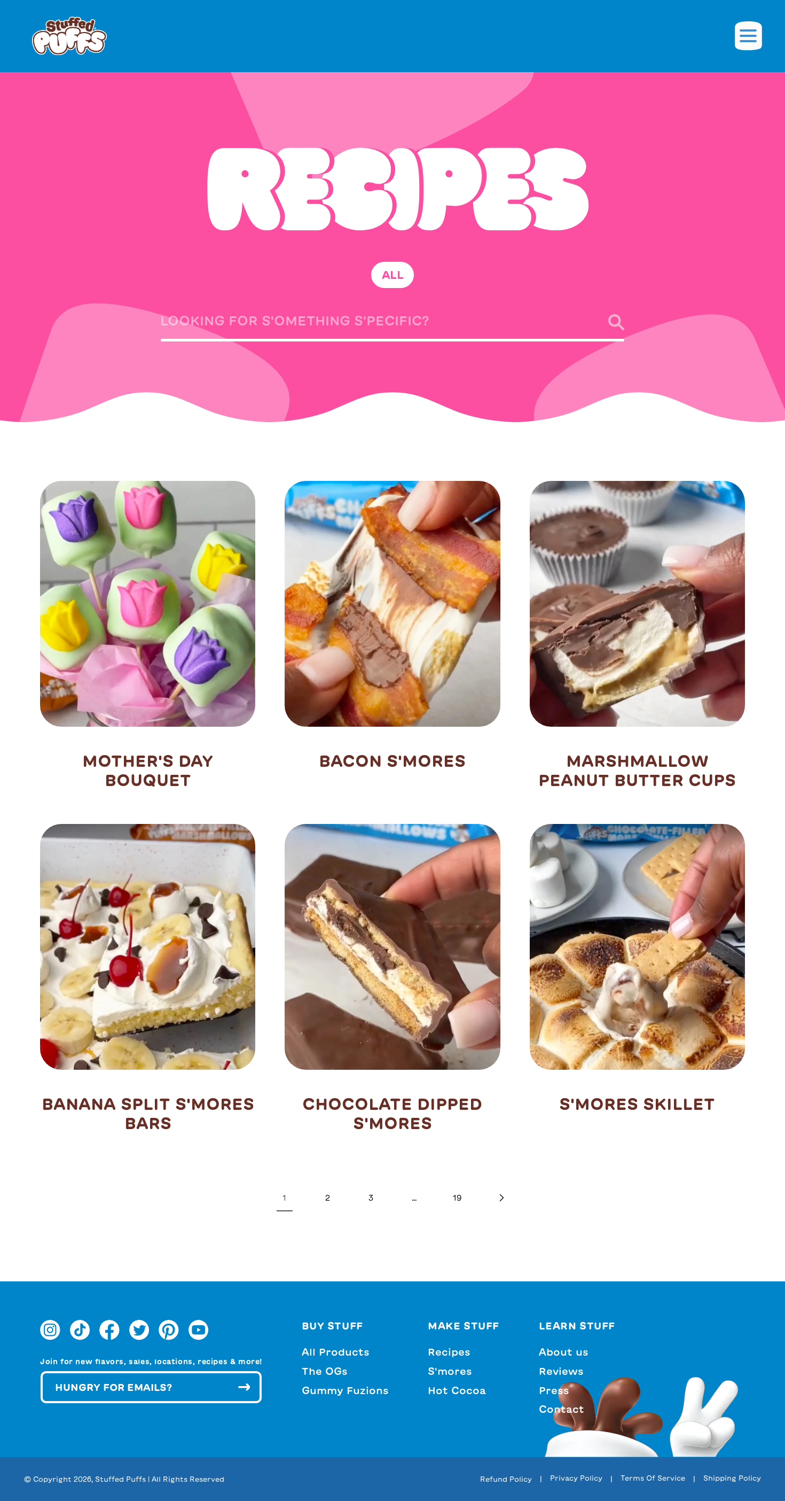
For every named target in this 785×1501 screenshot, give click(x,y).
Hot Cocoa (457, 1390)
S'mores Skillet (637, 1104)
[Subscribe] (244, 1387)
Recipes (449, 1352)
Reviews (561, 1371)
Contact (561, 1409)
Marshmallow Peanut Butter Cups (637, 770)
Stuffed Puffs (120, 1479)
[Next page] (501, 1198)
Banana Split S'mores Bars (148, 1113)
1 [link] (284, 1198)
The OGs (325, 1371)
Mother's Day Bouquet (147, 770)
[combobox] (392, 324)
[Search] (606, 322)
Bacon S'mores (392, 761)
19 (457, 1198)
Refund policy (506, 1479)
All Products (336, 1352)
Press (554, 1390)
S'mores (450, 1371)
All (392, 274)
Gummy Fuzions (345, 1390)
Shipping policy (732, 1478)
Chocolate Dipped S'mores (392, 1113)
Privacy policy (576, 1478)
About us (563, 1352)
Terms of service (653, 1478)
